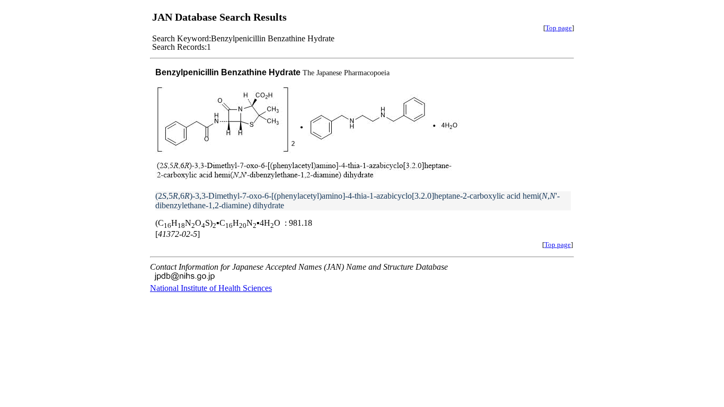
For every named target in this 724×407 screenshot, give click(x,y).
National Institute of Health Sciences (211, 288)
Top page (558, 28)
